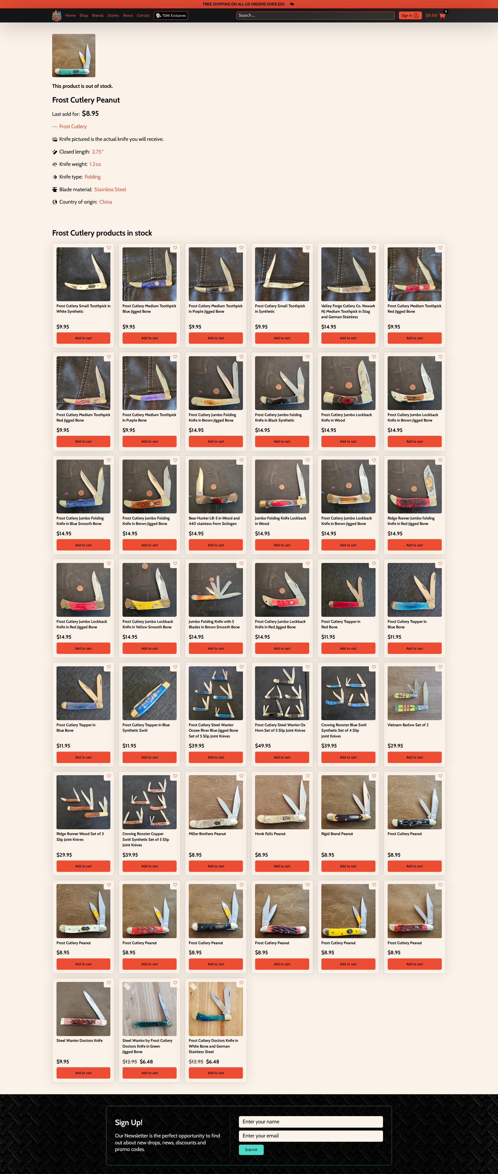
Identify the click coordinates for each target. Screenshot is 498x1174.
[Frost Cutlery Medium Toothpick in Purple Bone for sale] (149, 383)
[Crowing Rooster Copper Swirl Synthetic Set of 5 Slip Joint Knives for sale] (149, 802)
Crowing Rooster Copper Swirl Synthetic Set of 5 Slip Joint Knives (145, 839)
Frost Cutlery (73, 126)
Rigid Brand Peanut (337, 833)
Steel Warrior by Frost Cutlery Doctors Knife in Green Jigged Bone (147, 1046)
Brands (98, 15)
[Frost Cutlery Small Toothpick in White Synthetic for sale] (83, 274)
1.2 (92, 164)
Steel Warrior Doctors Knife (79, 1040)
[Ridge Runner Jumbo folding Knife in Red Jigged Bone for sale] (415, 486)
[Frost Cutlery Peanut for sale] (415, 802)
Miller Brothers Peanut (207, 833)
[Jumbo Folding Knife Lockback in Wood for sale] (282, 486)
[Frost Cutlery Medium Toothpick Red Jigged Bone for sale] (415, 274)
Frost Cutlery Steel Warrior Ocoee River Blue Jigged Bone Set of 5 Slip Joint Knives (213, 730)
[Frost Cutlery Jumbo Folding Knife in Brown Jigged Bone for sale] (216, 383)
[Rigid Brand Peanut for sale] (348, 802)
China (105, 202)
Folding (93, 177)
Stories (113, 15)
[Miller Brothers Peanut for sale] (216, 802)
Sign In (407, 15)
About (128, 15)
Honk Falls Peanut (270, 833)
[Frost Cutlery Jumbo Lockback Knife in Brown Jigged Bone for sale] (415, 383)
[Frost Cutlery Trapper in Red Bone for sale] (348, 589)
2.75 (96, 152)
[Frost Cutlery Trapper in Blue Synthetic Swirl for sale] (149, 693)
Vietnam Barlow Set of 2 (408, 724)
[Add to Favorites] (109, 248)
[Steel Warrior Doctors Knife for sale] (83, 1008)
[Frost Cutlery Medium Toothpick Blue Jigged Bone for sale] (149, 274)
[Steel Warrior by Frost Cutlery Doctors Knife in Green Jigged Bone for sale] (149, 1008)
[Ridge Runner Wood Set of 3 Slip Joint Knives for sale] (83, 802)
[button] (83, 338)
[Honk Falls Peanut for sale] (282, 802)
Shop (84, 15)
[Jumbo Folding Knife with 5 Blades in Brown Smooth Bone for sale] (216, 589)
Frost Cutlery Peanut (405, 833)
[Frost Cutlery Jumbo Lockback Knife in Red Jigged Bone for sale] (83, 589)
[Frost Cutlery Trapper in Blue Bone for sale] (415, 589)
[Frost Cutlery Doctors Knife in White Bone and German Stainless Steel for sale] (216, 1008)
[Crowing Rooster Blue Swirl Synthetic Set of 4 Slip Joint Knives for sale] (348, 693)
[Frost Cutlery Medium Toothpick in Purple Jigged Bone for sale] (216, 274)
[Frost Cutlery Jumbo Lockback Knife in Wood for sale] (348, 383)
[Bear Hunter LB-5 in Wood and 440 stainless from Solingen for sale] (216, 486)
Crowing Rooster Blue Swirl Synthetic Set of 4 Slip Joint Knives (344, 730)
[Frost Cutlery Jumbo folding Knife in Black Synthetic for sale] (282, 383)
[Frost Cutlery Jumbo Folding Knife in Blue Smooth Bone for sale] (83, 486)
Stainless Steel (110, 189)
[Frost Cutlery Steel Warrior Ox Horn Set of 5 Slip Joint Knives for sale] (282, 693)
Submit (251, 1149)
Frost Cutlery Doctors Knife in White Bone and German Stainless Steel (213, 1046)
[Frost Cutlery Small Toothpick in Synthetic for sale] (282, 274)
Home (70, 15)
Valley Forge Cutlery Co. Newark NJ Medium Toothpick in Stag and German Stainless (348, 311)
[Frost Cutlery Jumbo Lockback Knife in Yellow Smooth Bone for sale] (149, 589)
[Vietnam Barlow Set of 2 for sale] (415, 693)
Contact (143, 15)
